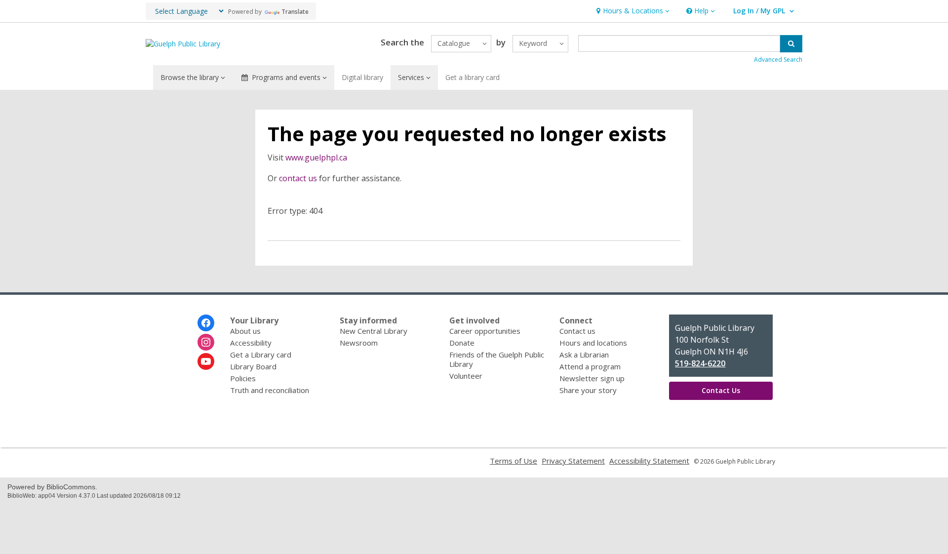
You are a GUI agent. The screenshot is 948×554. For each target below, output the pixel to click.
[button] (631, 11)
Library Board (253, 366)
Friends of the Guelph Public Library (496, 359)
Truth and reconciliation (269, 390)
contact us (298, 178)
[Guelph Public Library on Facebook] (206, 323)
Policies (243, 378)
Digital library (362, 77)
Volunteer (465, 376)
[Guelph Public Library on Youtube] (206, 361)
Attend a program (590, 366)
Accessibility (251, 343)
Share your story (588, 390)
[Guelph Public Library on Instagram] (206, 342)
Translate (295, 11)
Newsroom (359, 343)
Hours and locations (593, 343)
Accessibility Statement (649, 461)
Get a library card (472, 77)
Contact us (577, 331)
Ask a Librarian (584, 354)
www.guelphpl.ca (316, 157)
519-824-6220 (700, 363)
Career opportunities (484, 331)
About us (245, 331)
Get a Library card (260, 354)
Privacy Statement (573, 461)
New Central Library (373, 331)
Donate (461, 343)
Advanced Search (778, 59)
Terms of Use (513, 461)
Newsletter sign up (592, 378)
